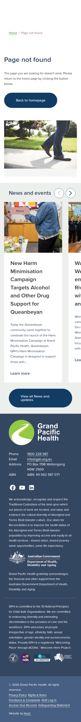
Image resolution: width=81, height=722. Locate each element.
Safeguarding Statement (54, 705)
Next (70, 193)
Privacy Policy (18, 695)
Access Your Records (23, 705)
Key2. (27, 713)
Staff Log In (48, 700)
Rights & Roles (37, 695)
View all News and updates (35, 398)
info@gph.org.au (39, 459)
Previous (59, 193)
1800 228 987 (37, 453)
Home (13, 33)
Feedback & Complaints (24, 700)
